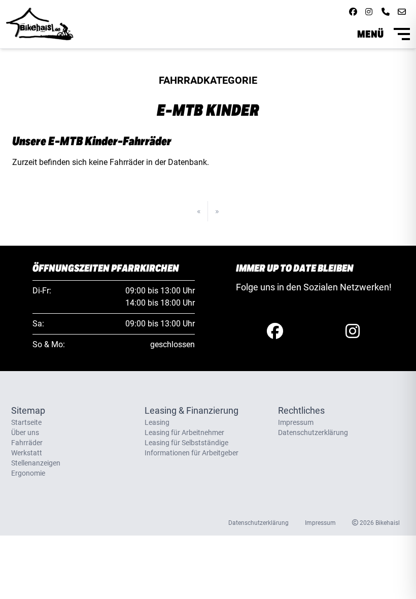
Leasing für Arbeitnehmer (184, 432)
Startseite (26, 422)
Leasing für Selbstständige (186, 443)
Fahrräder (27, 443)
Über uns (25, 432)
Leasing (157, 422)
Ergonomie (28, 473)
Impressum (296, 422)
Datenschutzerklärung (313, 432)
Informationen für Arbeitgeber (191, 453)
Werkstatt (26, 453)
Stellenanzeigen (35, 463)
